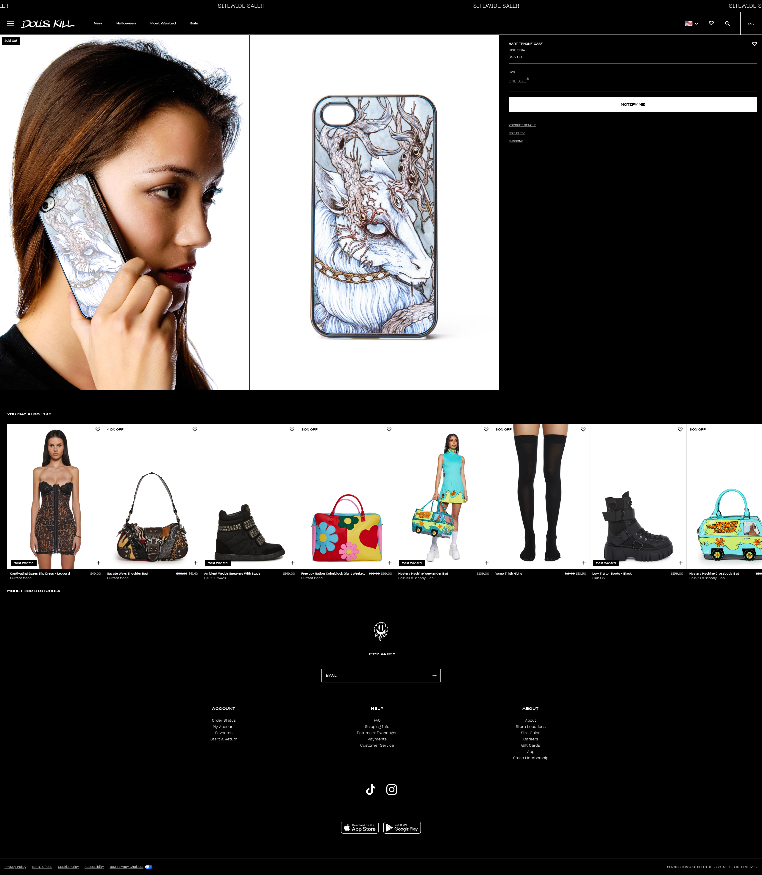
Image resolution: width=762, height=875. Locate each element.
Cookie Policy (68, 866)
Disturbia (517, 50)
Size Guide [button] (517, 133)
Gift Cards (530, 745)
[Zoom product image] (124, 212)
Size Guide (531, 733)
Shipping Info (377, 727)
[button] (239, 6)
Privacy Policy (15, 866)
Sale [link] (194, 23)
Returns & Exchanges (377, 733)
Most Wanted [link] (163, 23)
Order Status (224, 720)
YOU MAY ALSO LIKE (29, 414)
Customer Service (377, 745)
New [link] (98, 23)
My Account (224, 727)
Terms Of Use (42, 866)
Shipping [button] (516, 141)
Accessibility (94, 866)
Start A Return (223, 739)
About (530, 720)
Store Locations (531, 727)
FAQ (377, 720)
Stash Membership (530, 758)
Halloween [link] (126, 23)
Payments (377, 739)
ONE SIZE (517, 81)
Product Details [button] (522, 125)
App (530, 752)
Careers (530, 739)
